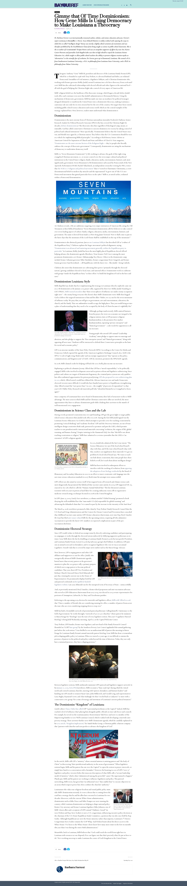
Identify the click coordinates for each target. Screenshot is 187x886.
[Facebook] (122, 5)
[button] (131, 5)
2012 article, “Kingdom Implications (70, 723)
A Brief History (87, 5)
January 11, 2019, (67, 688)
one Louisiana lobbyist (97, 242)
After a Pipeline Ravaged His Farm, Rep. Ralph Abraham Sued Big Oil (71, 860)
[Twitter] (124, 5)
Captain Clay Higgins (117, 883)
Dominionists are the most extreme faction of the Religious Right (79, 143)
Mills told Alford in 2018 (121, 600)
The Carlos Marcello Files (106, 883)
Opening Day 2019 (128, 860)
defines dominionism (69, 126)
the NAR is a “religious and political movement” (76, 168)
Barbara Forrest (60, 28)
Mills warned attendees (73, 291)
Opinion (57, 12)
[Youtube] (127, 5)
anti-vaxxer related (75, 518)
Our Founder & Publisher (101, 5)
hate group (74, 627)
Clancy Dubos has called (74, 709)
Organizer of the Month (128, 883)
